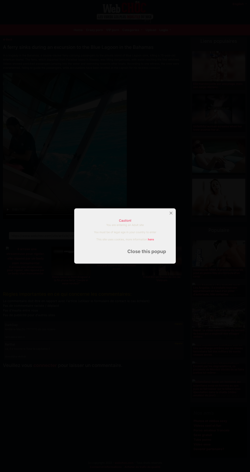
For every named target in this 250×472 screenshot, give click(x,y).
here (151, 239)
